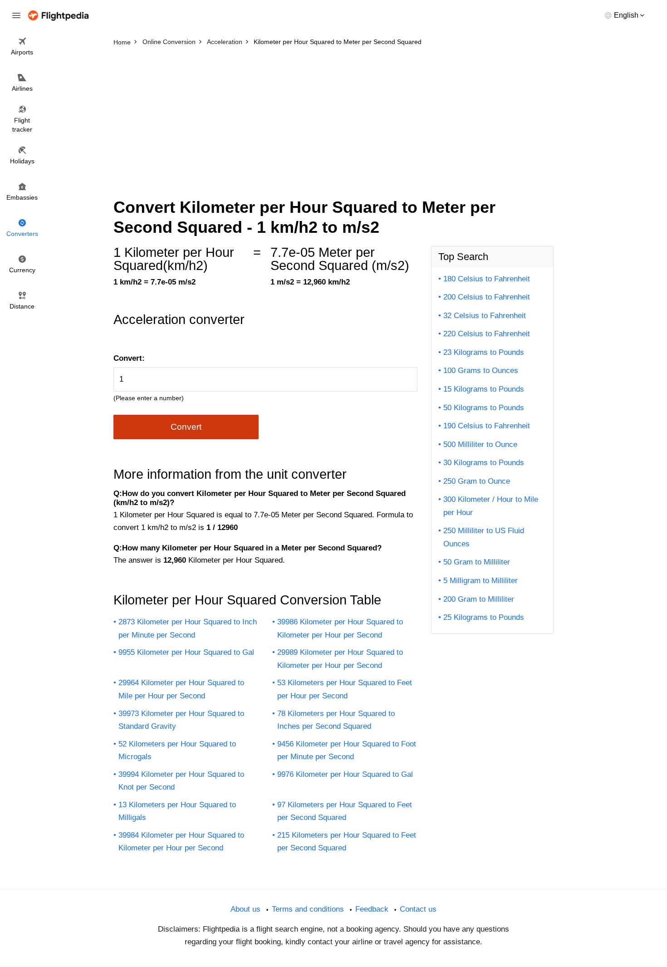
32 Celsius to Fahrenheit (484, 315)
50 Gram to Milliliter (476, 562)
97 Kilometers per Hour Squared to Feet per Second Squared (344, 811)
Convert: (129, 358)
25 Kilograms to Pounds (483, 617)
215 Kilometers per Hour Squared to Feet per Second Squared (346, 842)
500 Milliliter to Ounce (480, 444)
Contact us (418, 909)
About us (245, 909)
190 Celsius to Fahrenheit (486, 426)
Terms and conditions (308, 909)
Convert (186, 427)
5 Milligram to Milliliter (480, 580)
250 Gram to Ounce (476, 481)
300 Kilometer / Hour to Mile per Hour (490, 506)
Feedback (371, 909)
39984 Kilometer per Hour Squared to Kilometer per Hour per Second (181, 842)
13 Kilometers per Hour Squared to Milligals (177, 811)
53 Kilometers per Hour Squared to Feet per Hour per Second (344, 689)
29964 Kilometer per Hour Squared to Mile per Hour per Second (181, 689)
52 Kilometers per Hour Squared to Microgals (177, 750)
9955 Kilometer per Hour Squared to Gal (186, 652)
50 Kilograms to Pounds (483, 407)
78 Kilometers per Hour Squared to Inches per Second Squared (336, 720)
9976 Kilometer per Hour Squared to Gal (345, 774)
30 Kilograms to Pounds (483, 462)
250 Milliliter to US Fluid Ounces (483, 537)
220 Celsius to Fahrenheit (486, 333)
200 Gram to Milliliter (478, 599)
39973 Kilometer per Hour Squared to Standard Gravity (181, 720)
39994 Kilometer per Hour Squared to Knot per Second (181, 781)
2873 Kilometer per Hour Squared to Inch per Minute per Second (187, 628)
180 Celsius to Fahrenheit (486, 279)
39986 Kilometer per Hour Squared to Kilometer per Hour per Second (340, 628)
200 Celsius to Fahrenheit (486, 297)
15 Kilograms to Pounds (483, 389)
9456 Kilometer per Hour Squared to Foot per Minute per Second (346, 750)
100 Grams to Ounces (480, 370)
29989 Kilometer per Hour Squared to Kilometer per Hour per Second (340, 659)
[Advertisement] (333, 118)
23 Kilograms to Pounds (483, 352)
